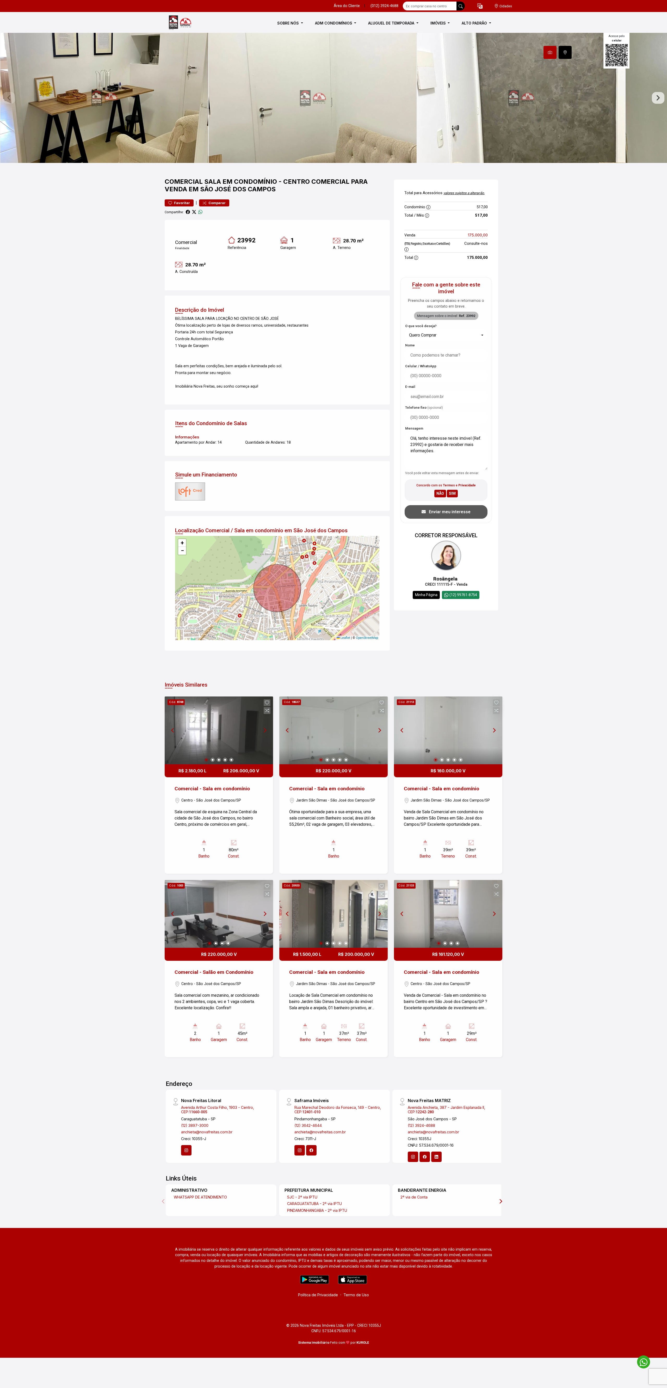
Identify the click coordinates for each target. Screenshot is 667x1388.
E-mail (410, 387)
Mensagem (414, 428)
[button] (480, 6)
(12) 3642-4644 (308, 1125)
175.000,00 (478, 235)
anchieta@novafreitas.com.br (206, 1132)
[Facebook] (311, 1150)
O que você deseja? (421, 326)
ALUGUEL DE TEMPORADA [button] (391, 23)
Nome (410, 345)
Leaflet (345, 638)
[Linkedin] (436, 1157)
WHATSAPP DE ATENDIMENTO (200, 1197)
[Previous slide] (9, 98)
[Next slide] (658, 98)
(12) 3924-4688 (421, 1125)
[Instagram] (186, 1150)
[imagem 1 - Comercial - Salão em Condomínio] (219, 914)
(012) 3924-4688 (384, 6)
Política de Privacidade (318, 1295)
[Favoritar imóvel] (267, 702)
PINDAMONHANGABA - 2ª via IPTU (317, 1210)
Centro (296, 181)
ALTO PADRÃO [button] (475, 23)
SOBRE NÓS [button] (288, 23)
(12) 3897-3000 (194, 1125)
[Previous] (173, 730)
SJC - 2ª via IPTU (302, 1197)
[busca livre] (460, 6)
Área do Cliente (347, 6)
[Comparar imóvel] (267, 710)
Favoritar (181, 203)
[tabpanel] (333, 98)
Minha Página (426, 595)
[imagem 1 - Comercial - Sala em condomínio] (219, 730)
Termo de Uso (356, 1295)
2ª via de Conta (414, 1197)
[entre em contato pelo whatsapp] (641, 1361)
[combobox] (446, 335)
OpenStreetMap (367, 638)
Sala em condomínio (240, 181)
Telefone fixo (424, 407)
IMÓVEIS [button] (438, 23)
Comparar (217, 203)
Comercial (184, 181)
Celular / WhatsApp (420, 366)
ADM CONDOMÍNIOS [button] (334, 23)
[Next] (264, 730)
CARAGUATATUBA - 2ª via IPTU (314, 1203)
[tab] (550, 52)
